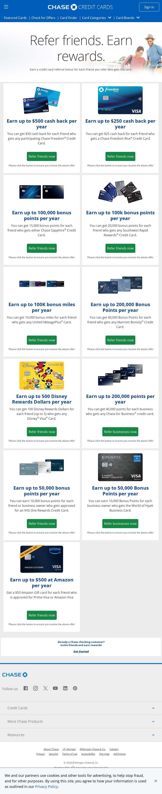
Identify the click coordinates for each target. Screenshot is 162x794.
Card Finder (70, 17)
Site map (104, 754)
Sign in (151, 7)
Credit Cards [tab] (85, 707)
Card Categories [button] (97, 17)
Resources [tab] (85, 734)
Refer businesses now (121, 431)
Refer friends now (43, 156)
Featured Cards (16, 17)
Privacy (40, 754)
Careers (114, 749)
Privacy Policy (46, 786)
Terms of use (69, 754)
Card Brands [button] (129, 17)
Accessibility (88, 754)
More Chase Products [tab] (85, 721)
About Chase (51, 749)
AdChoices (119, 754)
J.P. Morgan (69, 749)
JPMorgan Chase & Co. (93, 749)
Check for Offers (44, 17)
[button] (155, 781)
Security (53, 754)
